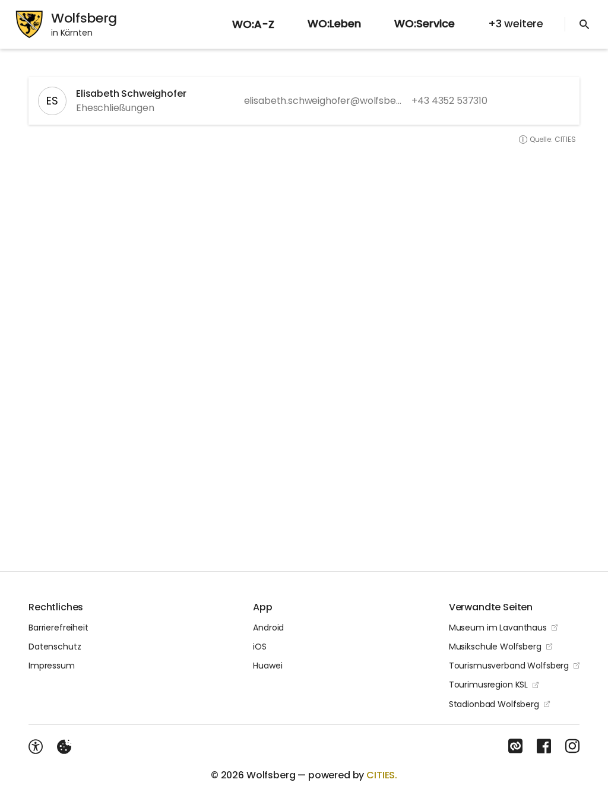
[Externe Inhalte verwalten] (64, 747)
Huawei (267, 665)
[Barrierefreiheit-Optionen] (35, 747)
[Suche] (584, 24)
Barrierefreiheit (58, 627)
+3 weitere (515, 23)
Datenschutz (54, 646)
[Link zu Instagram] (572, 746)
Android (268, 627)
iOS (260, 646)
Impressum (51, 665)
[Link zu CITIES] (515, 746)
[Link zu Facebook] (544, 746)
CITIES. (381, 775)
